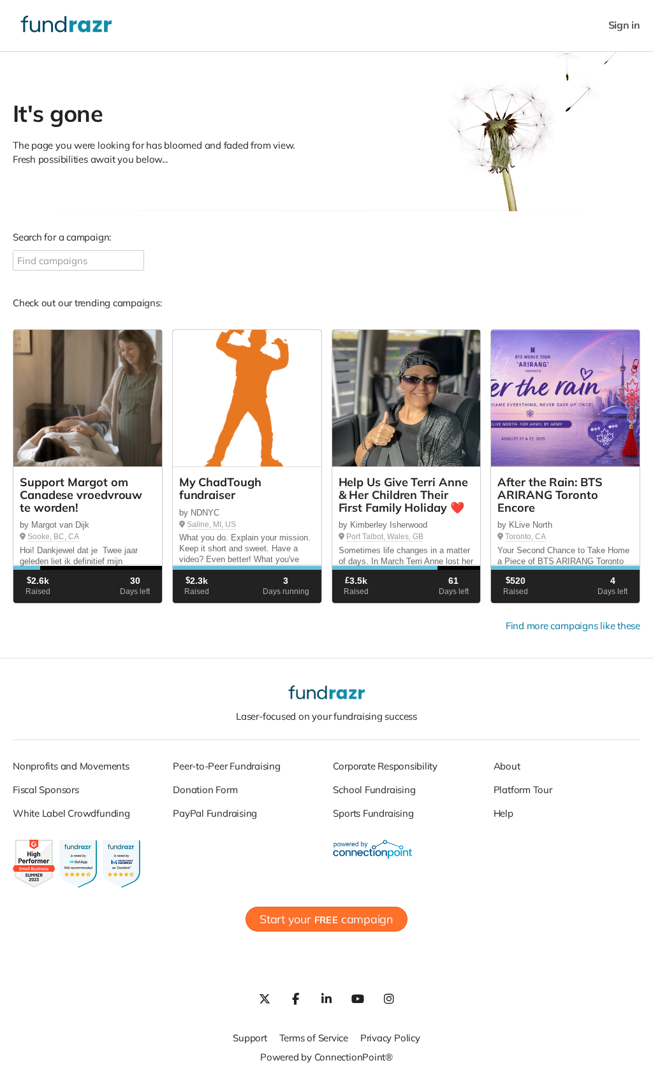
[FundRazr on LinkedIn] (326, 998)
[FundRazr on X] (264, 998)
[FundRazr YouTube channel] (357, 998)
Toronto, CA (525, 536)
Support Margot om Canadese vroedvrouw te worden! (81, 495)
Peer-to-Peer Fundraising (227, 766)
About (507, 766)
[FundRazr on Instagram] (389, 998)
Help (503, 813)
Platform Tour (523, 790)
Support (250, 1038)
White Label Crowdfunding (71, 813)
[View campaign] (87, 398)
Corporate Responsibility (385, 766)
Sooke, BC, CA (53, 536)
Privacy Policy (390, 1038)
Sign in (624, 25)
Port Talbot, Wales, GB (384, 536)
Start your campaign (326, 919)
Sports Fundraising (373, 813)
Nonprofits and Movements (71, 766)
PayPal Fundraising (215, 813)
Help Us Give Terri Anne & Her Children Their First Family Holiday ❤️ (403, 495)
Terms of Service (313, 1038)
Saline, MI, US (211, 524)
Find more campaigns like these (573, 626)
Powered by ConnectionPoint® (326, 1057)
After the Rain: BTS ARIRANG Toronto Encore (549, 495)
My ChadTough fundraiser (220, 488)
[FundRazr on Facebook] (295, 998)
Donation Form (205, 790)
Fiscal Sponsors (46, 790)
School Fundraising (374, 790)
